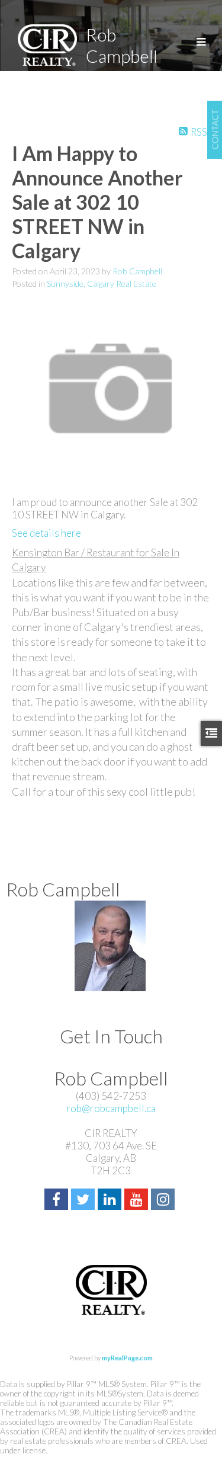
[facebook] (57, 1200)
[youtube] (137, 1200)
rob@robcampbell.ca (111, 1108)
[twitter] (84, 1200)
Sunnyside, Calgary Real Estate (101, 283)
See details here (46, 533)
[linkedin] (111, 1200)
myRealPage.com (127, 1358)
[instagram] (164, 1200)
